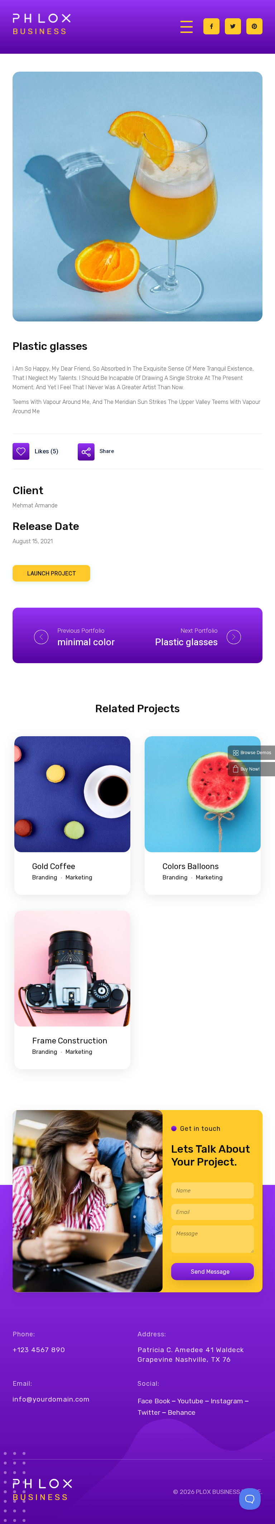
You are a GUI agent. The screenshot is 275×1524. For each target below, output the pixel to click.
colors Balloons (191, 866)
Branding (44, 877)
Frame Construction (69, 1041)
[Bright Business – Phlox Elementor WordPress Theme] (42, 25)
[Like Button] (21, 451)
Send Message (210, 1271)
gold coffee (53, 866)
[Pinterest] (254, 26)
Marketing (79, 877)
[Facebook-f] (211, 26)
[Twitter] (233, 26)
